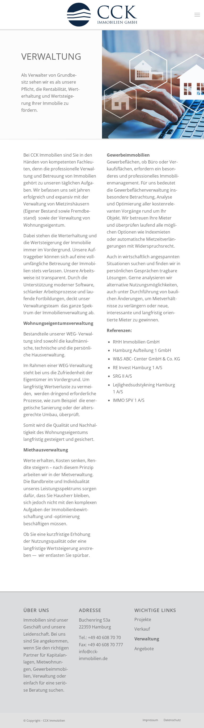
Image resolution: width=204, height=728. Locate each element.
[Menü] (197, 14)
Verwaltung (146, 639)
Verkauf (142, 629)
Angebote (144, 649)
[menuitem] (150, 720)
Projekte (142, 619)
